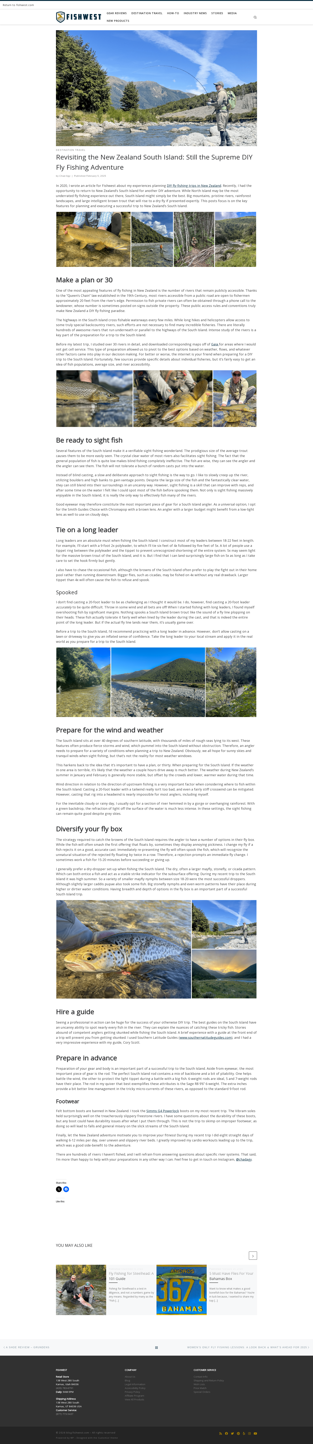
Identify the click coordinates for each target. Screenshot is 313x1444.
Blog (127, 1380)
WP (72, 1437)
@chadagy (244, 1159)
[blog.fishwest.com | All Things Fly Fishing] (78, 16)
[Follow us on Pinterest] (238, 1433)
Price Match (200, 1388)
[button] (93, 239)
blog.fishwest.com (77, 1432)
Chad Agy (64, 176)
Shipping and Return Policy (209, 1380)
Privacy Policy (132, 1391)
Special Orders (202, 1391)
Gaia (215, 344)
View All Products (134, 1399)
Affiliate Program (134, 1395)
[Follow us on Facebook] (226, 1433)
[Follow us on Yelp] (244, 1433)
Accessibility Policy (135, 1388)
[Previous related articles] (244, 1256)
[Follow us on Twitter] (232, 1433)
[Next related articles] (253, 1256)
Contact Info (201, 1376)
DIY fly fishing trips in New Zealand (194, 185)
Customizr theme (108, 1437)
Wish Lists (199, 1384)
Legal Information (135, 1384)
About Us (130, 1376)
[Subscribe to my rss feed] (220, 1433)
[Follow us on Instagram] (249, 1433)
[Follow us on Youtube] (255, 1433)
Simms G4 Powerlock (162, 1111)
